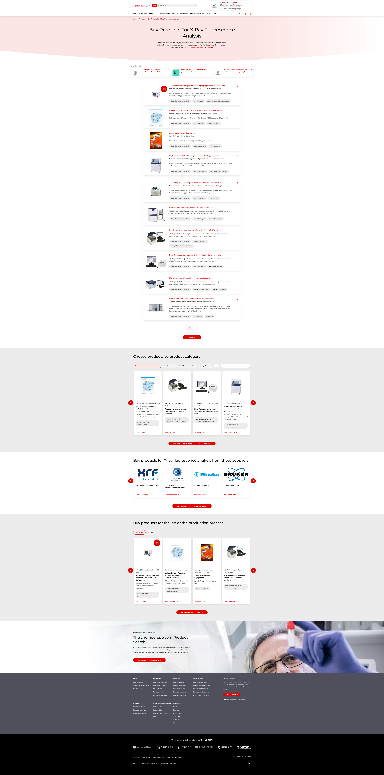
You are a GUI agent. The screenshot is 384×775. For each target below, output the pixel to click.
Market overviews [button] (167, 14)
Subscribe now (232, 694)
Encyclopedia (157, 707)
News (175, 707)
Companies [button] (143, 14)
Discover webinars (139, 707)
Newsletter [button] (217, 14)
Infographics (157, 710)
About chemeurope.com (175, 757)
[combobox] (236, 366)
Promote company (159, 692)
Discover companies (160, 682)
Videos (155, 716)
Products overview (179, 695)
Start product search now (149, 660)
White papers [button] (182, 14)
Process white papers (200, 689)
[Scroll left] (214, 365)
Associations (157, 689)
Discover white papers (200, 682)
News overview (138, 689)
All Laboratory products (192, 612)
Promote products (179, 692)
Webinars (176, 720)
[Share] (239, 14)
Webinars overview (139, 713)
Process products (179, 689)
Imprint (136, 763)
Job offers (176, 716)
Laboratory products (180, 685)
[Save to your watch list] (237, 86)
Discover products (179, 682)
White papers (177, 713)
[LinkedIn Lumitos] (249, 763)
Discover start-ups (159, 685)
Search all (192, 337)
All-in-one (176, 723)
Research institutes (160, 713)
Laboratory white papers (201, 685)
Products (176, 710)
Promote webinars (139, 710)
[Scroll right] (217, 365)
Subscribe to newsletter (141, 685)
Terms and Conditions (149, 763)
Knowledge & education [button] (200, 14)
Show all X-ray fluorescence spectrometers (192, 443)
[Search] (195, 6)
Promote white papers (201, 692)
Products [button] (153, 14)
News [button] (134, 14)
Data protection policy (168, 763)
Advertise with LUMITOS (141, 757)
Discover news (138, 682)
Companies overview (160, 695)
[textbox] (236, 366)
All (154, 5)
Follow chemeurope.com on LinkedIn (235, 699)
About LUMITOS (158, 757)
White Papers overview (201, 695)
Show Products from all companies (192, 506)
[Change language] (245, 14)
